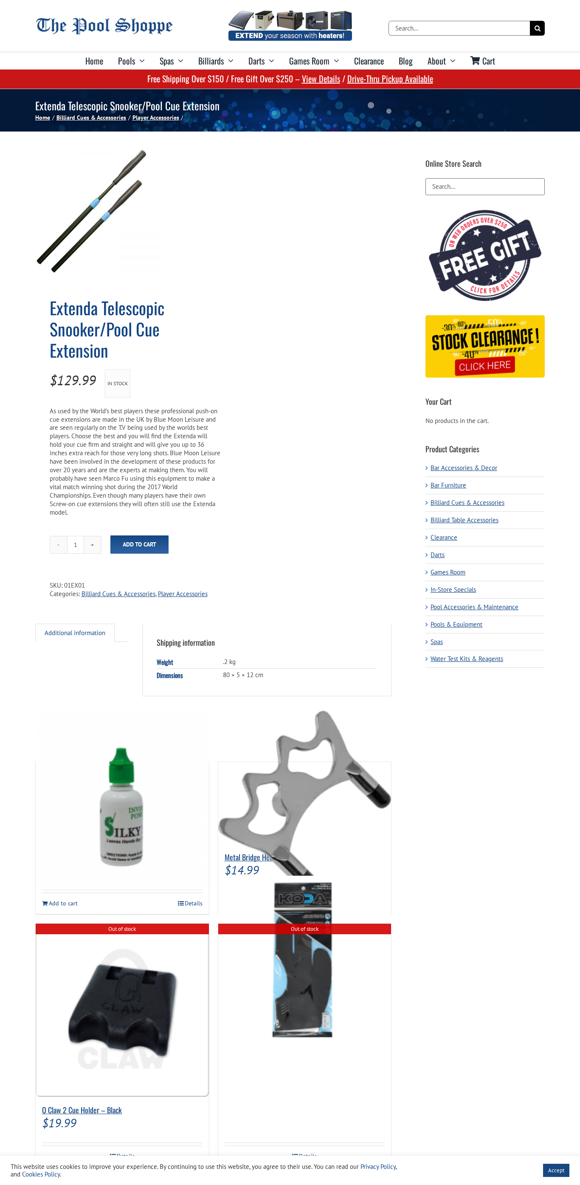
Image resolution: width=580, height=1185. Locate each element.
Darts (438, 555)
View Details (321, 78)
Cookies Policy (41, 1174)
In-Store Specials (453, 589)
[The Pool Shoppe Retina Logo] (104, 21)
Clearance (444, 537)
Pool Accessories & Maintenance (474, 607)
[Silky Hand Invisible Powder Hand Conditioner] (122, 800)
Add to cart (139, 544)
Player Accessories (183, 594)
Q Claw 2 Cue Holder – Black (82, 1109)
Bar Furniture (448, 485)
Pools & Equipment (456, 624)
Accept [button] (556, 1170)
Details (194, 903)
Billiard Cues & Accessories (118, 594)
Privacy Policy (378, 1167)
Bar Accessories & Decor (464, 468)
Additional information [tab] (75, 633)
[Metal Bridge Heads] (304, 803)
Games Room (448, 572)
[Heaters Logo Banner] (290, 14)
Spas (437, 642)
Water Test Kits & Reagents (467, 659)
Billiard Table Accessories (464, 520)
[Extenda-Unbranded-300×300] (120, 212)
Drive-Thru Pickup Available (390, 78)
